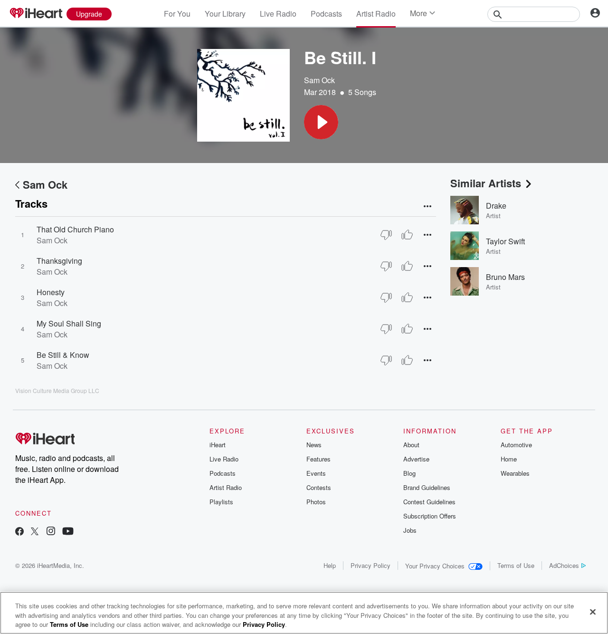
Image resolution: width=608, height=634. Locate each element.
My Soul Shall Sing (69, 323)
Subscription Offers (429, 515)
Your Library (225, 13)
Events (316, 473)
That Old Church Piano (75, 229)
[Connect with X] (34, 532)
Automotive (516, 444)
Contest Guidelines (429, 501)
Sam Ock (319, 80)
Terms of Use (515, 565)
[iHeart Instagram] (51, 532)
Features (318, 458)
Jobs (410, 530)
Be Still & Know (63, 354)
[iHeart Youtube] (68, 532)
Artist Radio (376, 13)
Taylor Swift (505, 241)
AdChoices (564, 565)
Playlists (221, 501)
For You (177, 13)
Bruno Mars (505, 276)
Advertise (416, 458)
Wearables (515, 473)
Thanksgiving (59, 260)
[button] (321, 122)
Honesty (51, 292)
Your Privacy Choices (435, 565)
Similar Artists (485, 183)
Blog (409, 473)
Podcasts (326, 13)
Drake (496, 205)
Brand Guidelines (426, 487)
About (411, 444)
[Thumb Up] (407, 235)
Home (509, 458)
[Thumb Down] (386, 235)
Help (329, 565)
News (314, 444)
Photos (316, 501)
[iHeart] (35, 13)
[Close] (592, 611)
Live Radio (278, 13)
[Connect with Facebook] (19, 532)
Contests (318, 487)
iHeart (217, 444)
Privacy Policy (370, 565)
